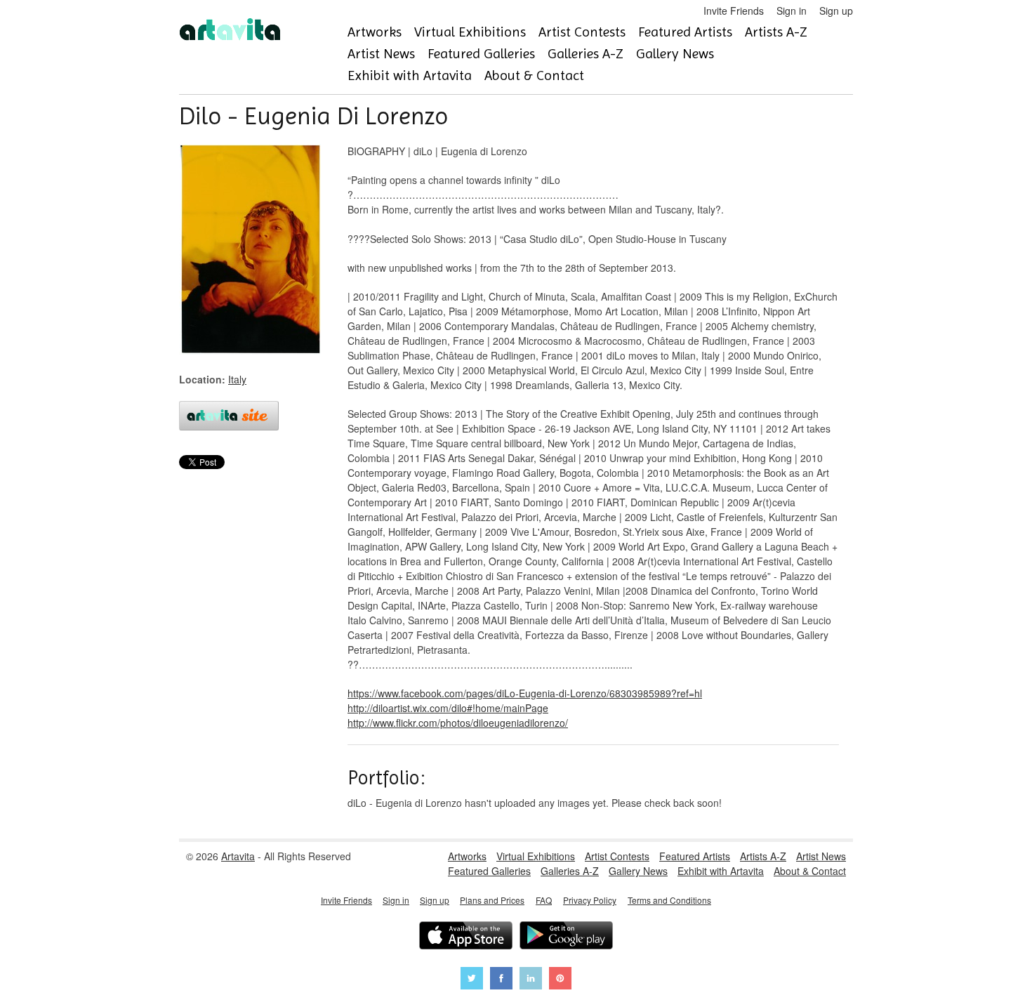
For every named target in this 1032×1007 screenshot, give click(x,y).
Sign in (791, 11)
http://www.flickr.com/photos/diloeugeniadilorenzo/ (458, 723)
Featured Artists (685, 32)
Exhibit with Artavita (410, 75)
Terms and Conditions (669, 900)
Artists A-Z (776, 32)
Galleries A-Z (585, 54)
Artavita (238, 856)
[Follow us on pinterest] (560, 980)
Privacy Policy (589, 900)
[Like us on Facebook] (501, 980)
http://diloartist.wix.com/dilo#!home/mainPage (448, 708)
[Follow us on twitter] (472, 980)
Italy (237, 379)
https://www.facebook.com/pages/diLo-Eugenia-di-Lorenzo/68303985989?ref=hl (525, 693)
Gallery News (675, 54)
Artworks (375, 32)
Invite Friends (733, 11)
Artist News (381, 54)
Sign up (836, 11)
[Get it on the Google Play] (566, 937)
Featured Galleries (481, 54)
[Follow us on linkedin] (531, 980)
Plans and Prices (492, 900)
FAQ (544, 900)
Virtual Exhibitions (470, 32)
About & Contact (534, 75)
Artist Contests (582, 32)
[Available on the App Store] (465, 937)
